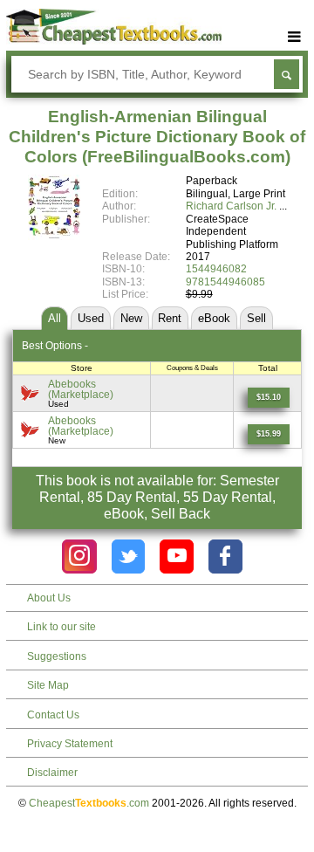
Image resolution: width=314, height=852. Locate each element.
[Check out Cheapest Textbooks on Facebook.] (225, 556)
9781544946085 (225, 282)
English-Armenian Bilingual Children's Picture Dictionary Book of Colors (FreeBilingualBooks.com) (157, 136)
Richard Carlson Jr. (231, 206)
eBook (214, 318)
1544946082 (216, 269)
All (54, 318)
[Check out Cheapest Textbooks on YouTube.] (177, 556)
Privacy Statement (70, 744)
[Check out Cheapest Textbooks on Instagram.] (79, 556)
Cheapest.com (89, 803)
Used (91, 318)
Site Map (48, 685)
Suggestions (56, 656)
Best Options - (55, 346)
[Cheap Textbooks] (114, 41)
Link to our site (61, 627)
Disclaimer (52, 772)
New (131, 318)
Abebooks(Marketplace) (80, 389)
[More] (294, 37)
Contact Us (53, 715)
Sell (256, 318)
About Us (49, 598)
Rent (169, 318)
